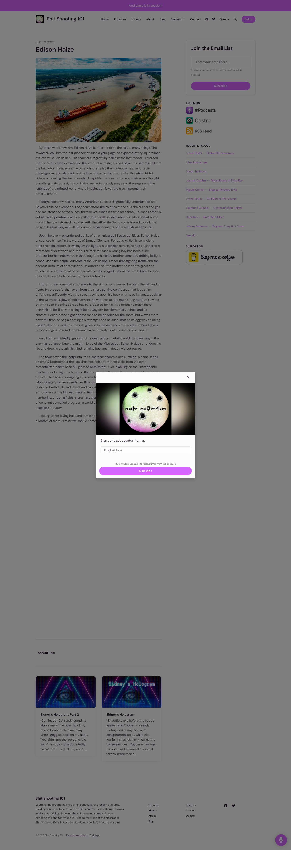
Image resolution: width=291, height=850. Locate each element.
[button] (188, 377)
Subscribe (145, 471)
